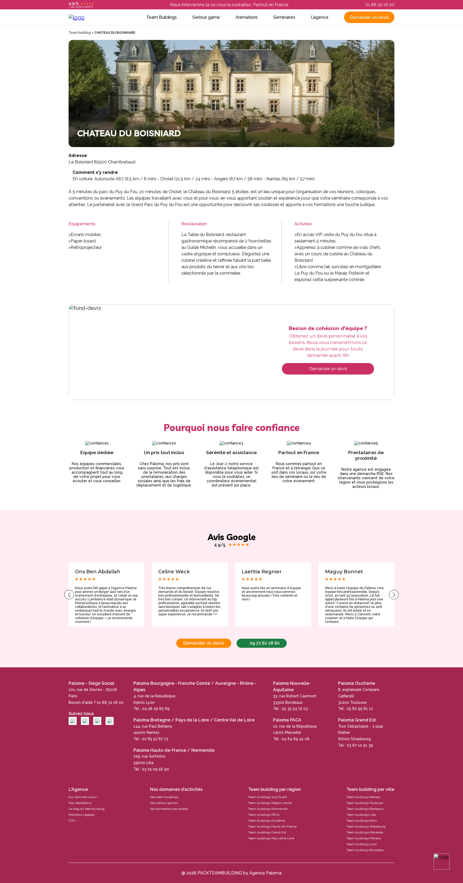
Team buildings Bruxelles (365, 850)
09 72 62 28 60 (265, 643)
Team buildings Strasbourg (366, 826)
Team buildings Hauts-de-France (272, 826)
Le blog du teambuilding (86, 809)
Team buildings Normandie (267, 809)
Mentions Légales (82, 815)
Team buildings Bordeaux (365, 809)
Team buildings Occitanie (266, 820)
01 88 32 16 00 (379, 4)
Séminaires (284, 17)
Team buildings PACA (263, 815)
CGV (72, 820)
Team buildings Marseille (364, 832)
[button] (69, 594)
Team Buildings (161, 17)
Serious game (206, 17)
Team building (80, 33)
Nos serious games (164, 803)
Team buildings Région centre (270, 803)
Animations (247, 17)
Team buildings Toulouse (364, 803)
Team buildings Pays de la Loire (271, 838)
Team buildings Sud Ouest (267, 797)
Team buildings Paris (361, 820)
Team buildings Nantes (363, 797)
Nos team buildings (164, 797)
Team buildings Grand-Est (267, 832)
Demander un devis (369, 17)
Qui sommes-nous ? (83, 797)
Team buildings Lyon (361, 844)
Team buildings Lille (361, 815)
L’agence (319, 17)
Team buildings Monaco (363, 838)
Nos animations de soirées (169, 809)
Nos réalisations (80, 803)
